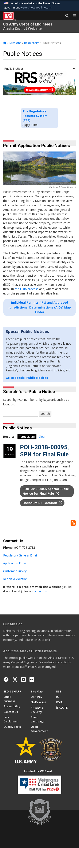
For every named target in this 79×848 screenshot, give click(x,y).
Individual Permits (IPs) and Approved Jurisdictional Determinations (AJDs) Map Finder (39, 307)
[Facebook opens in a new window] (6, 679)
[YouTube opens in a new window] (23, 679)
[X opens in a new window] (14, 679)
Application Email (14, 563)
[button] (36, 8)
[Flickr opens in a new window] (31, 679)
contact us (39, 591)
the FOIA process (26, 289)
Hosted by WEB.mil (38, 771)
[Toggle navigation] (73, 16)
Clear (42, 437)
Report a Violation (15, 579)
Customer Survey (15, 571)
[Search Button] (65, 16)
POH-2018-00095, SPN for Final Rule (44, 451)
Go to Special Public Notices (27, 378)
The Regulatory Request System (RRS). (35, 115)
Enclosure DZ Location (40, 503)
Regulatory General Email (20, 555)
